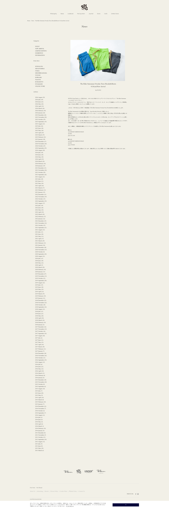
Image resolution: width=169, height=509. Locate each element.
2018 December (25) (40, 300)
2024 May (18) (39, 157)
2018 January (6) (39, 324)
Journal (91, 14)
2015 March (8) (39, 400)
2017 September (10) (41, 333)
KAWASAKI (38, 77)
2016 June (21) (39, 366)
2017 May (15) (39, 342)
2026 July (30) (39, 99)
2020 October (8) (40, 252)
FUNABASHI (39, 84)
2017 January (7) (39, 351)
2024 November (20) (41, 144)
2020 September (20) (41, 254)
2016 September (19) (41, 360)
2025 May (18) (39, 130)
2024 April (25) (39, 159)
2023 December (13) (40, 168)
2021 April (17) (39, 238)
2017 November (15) (41, 329)
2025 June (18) (39, 128)
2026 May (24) (39, 104)
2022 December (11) (40, 194)
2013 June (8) (39, 446)
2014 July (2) (38, 417)
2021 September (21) (41, 227)
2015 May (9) (39, 395)
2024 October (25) (40, 146)
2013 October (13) (40, 437)
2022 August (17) (40, 203)
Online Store (115, 14)
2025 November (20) (41, 117)
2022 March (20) (40, 214)
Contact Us (82, 491)
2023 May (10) (39, 183)
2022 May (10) (39, 210)
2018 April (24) (39, 318)
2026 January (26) (40, 113)
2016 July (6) (38, 364)
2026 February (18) (40, 110)
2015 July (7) (38, 391)
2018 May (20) (39, 316)
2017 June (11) (39, 340)
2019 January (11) (40, 298)
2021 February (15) (40, 243)
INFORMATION (40, 55)
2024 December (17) (40, 141)
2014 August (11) (40, 415)
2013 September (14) (41, 439)
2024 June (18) (39, 155)
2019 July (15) (39, 285)
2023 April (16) (39, 185)
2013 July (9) (38, 444)
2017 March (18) (40, 347)
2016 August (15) (40, 362)
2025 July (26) (39, 126)
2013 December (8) (40, 433)
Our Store (32, 487)
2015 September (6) (40, 386)
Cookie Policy (64, 491)
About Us (32, 491)
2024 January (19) (40, 166)
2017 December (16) (40, 327)
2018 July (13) (39, 311)
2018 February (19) (40, 322)
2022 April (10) (39, 212)
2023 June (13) (39, 181)
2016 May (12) (39, 369)
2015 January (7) (39, 404)
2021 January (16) (40, 245)
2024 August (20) (40, 150)
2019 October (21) (40, 278)
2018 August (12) (40, 309)
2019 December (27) (40, 274)
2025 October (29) (40, 119)
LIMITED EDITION (41, 51)
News (62, 14)
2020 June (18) (39, 260)
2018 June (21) (39, 313)
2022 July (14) (39, 205)
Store (98, 14)
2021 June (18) (39, 234)
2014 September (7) (40, 413)
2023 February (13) (40, 190)
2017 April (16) (39, 344)
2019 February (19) (40, 296)
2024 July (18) (39, 152)
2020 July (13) (39, 258)
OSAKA (37, 71)
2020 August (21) (40, 256)
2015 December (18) (40, 380)
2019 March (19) (40, 294)
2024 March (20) (40, 161)
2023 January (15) (40, 192)
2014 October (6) (40, 411)
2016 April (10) (39, 371)
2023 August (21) (40, 177)
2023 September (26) (41, 174)
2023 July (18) (39, 179)
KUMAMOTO (39, 82)
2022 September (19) (41, 201)
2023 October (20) (40, 172)
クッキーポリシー (70, 506)
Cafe (105, 14)
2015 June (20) (39, 393)
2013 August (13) (40, 441)
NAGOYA (38, 79)
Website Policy (73, 491)
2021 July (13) (39, 232)
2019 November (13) (41, 276)
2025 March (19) (40, 135)
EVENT (37, 46)
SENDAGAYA (39, 66)
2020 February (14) (40, 269)
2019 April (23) (39, 291)
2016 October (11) (40, 358)
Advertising (40, 491)
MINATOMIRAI (39, 68)
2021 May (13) (39, 236)
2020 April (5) (39, 265)
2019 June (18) (39, 287)
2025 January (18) (40, 139)
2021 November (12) (41, 223)
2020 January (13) (40, 272)
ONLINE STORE (40, 86)
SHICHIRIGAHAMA (41, 73)
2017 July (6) (38, 338)
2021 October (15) (40, 225)
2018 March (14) (40, 320)
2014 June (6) (39, 419)
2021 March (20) (40, 241)
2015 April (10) (39, 397)
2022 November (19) (41, 196)
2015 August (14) (40, 388)
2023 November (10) (41, 170)
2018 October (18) (40, 305)
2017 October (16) (40, 331)
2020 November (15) (41, 249)
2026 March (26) (40, 108)
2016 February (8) (40, 375)
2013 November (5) (40, 435)
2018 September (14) (41, 307)
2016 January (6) (39, 377)
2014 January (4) (39, 430)
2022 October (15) (40, 199)
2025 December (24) (40, 115)
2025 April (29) (39, 132)
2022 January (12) (40, 219)
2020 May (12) (39, 263)
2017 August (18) (40, 336)
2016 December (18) (40, 353)
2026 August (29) (40, 97)
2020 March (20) (40, 267)
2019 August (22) (40, 283)
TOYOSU (37, 75)
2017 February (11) (40, 349)
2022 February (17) (40, 216)
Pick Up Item (81, 14)
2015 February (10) (40, 402)
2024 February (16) (40, 163)
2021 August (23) (40, 230)
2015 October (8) (40, 384)
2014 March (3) (39, 426)
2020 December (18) (40, 247)
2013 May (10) (39, 448)
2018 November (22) (41, 302)
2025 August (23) (40, 124)
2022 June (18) (39, 208)
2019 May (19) (39, 289)
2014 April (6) (39, 424)
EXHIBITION (39, 53)
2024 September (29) (41, 148)
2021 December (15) (40, 221)
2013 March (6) (39, 450)
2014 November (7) (40, 408)
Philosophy (53, 14)
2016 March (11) (40, 373)
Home (28, 20)
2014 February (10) (40, 428)
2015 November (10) (41, 382)
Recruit (47, 491)
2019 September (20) (41, 280)
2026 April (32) (39, 106)
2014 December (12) (40, 406)
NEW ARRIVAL (39, 48)
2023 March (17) (40, 188)
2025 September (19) (41, 121)
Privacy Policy (54, 491)
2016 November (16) (41, 355)
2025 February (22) (40, 137)
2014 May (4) (39, 422)
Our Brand (39, 487)
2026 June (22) (39, 102)
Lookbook (70, 14)
